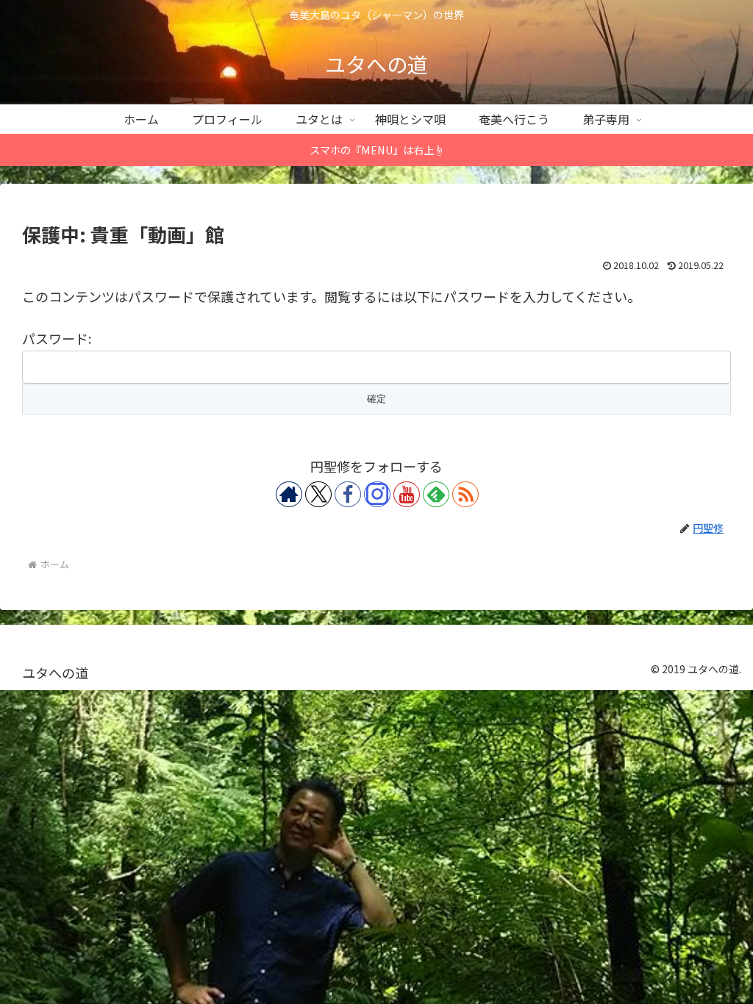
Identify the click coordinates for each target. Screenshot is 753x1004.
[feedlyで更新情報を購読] (436, 494)
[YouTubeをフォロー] (406, 494)
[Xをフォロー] (318, 494)
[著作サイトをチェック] (289, 494)
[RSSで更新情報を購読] (465, 494)
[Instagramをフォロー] (377, 494)
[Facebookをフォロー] (348, 494)
